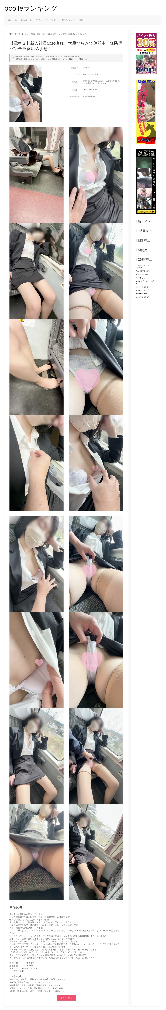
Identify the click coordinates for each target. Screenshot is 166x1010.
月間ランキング (67, 20)
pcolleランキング (31, 8)
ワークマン (22, 34)
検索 (81, 20)
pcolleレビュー (141, 278)
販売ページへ (66, 998)
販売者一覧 (26, 20)
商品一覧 (12, 20)
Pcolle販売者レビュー (144, 271)
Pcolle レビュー (142, 274)
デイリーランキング (46, 20)
